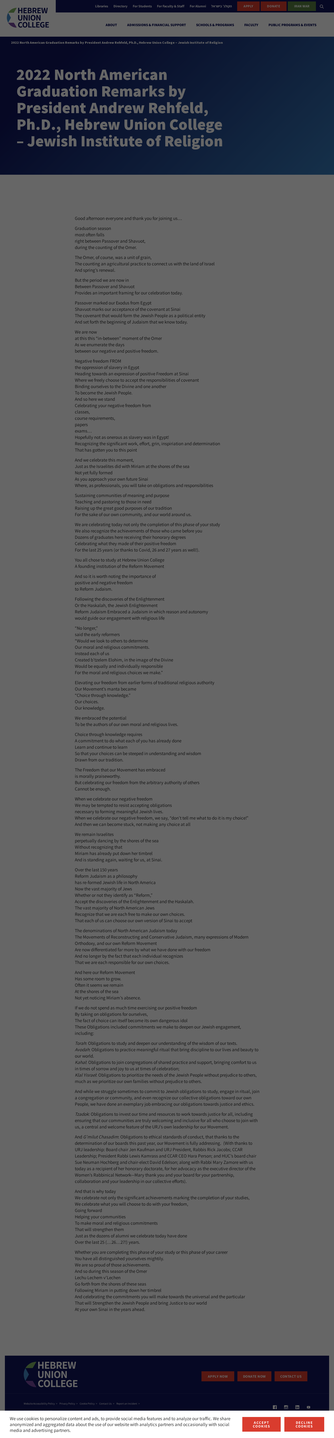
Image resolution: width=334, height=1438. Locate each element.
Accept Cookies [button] (261, 1424)
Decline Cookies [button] (304, 1424)
